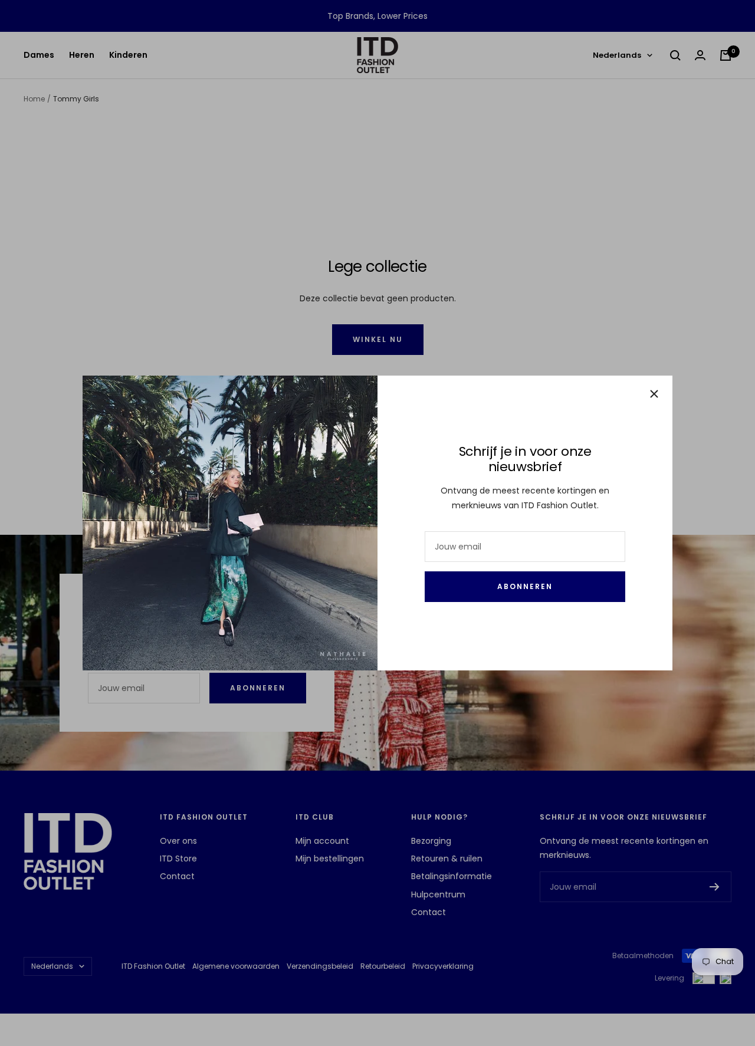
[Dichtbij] (654, 394)
